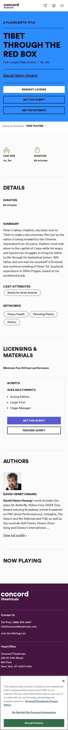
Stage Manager (20, 408)
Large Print (17, 402)
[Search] (45, 5)
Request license (34, 89)
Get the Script (34, 99)
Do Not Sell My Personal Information (34, 712)
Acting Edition (19, 397)
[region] (34, 703)
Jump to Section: (13, 125)
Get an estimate (34, 110)
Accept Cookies (34, 723)
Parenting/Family (43, 314)
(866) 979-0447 (22, 622)
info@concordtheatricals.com (19, 626)
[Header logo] (10, 5)
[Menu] (62, 5)
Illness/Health (16, 314)
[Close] (63, 681)
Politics (11, 322)
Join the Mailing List (13, 633)
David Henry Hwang (20, 75)
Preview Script (34, 430)
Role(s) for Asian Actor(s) (22, 292)
